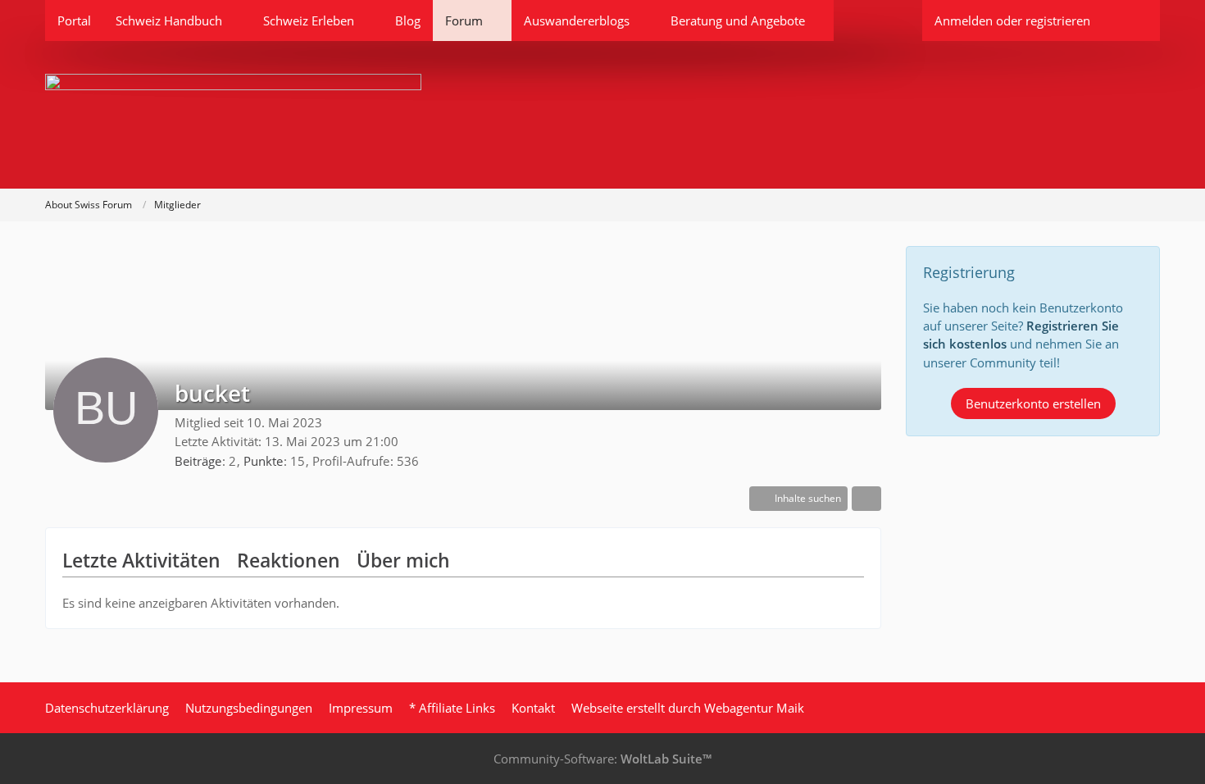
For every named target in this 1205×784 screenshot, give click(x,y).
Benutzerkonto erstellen (1033, 403)
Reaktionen (288, 560)
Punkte (263, 461)
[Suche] (1131, 20)
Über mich (403, 560)
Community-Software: (602, 758)
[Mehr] (866, 498)
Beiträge (198, 461)
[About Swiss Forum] (602, 115)
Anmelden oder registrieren (1012, 20)
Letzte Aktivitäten (141, 560)
